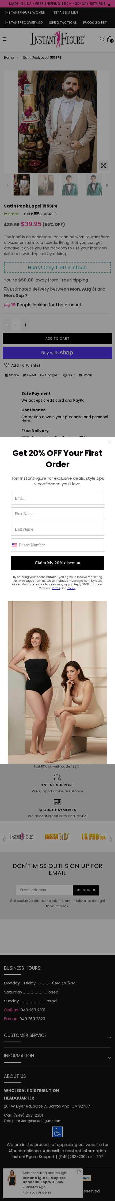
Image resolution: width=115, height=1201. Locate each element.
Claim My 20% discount (57, 562)
